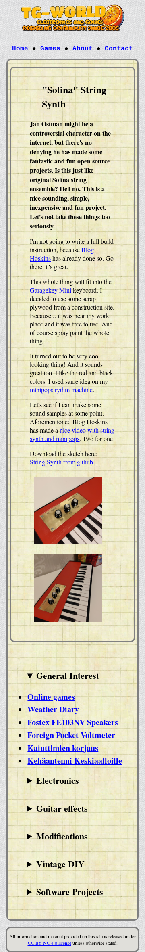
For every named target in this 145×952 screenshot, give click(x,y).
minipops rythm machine (61, 389)
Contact (119, 48)
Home (20, 48)
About (82, 48)
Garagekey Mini (50, 290)
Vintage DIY (60, 863)
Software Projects (69, 891)
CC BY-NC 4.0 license (49, 942)
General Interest (67, 675)
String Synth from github (61, 462)
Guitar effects (62, 808)
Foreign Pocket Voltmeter (71, 735)
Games (50, 48)
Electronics (57, 780)
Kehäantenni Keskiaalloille (74, 760)
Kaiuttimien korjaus (62, 748)
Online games (51, 697)
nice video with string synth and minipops (72, 434)
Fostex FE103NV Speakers (72, 722)
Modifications (62, 836)
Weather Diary (53, 709)
